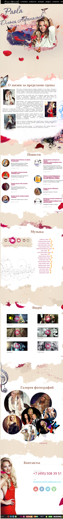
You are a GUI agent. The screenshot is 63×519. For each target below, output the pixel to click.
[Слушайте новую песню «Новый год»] (5, 175)
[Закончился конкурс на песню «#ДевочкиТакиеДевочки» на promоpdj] (38, 163)
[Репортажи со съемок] (43, 426)
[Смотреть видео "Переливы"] (17, 346)
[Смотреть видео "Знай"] (17, 332)
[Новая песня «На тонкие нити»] (5, 187)
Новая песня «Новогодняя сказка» (20, 196)
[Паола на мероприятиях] (31, 417)
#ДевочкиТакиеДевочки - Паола (44, 248)
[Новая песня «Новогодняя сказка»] (5, 199)
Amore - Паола (44, 254)
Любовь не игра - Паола (44, 265)
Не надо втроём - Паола (44, 256)
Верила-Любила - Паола (44, 267)
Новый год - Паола (44, 239)
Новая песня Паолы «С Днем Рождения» (20, 160)
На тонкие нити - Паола (44, 243)
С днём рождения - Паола (44, 241)
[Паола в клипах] (41, 403)
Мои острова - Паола (44, 270)
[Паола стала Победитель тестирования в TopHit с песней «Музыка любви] (38, 179)
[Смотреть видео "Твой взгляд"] (47, 346)
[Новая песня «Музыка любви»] (38, 191)
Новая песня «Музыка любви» (50, 188)
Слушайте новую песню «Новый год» (19, 172)
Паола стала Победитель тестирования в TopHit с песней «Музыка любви (51, 177)
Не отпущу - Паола (44, 269)
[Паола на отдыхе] (28, 432)
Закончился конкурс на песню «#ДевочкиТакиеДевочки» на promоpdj (52, 161)
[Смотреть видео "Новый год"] (17, 318)
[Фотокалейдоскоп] (50, 414)
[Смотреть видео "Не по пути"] (47, 332)
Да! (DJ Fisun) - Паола (44, 259)
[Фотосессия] (17, 403)
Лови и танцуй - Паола (44, 263)
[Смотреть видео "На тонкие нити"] (47, 318)
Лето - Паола (44, 250)
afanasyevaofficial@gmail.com (47, 481)
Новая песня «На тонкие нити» (19, 184)
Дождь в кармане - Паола (44, 261)
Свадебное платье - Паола (44, 257)
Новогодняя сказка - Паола (44, 245)
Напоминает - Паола (44, 272)
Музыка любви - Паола (44, 246)
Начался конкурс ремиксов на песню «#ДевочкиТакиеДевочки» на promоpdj (52, 200)
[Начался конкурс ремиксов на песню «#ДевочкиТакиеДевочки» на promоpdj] (38, 202)
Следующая (57, 211)
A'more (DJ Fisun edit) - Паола (44, 252)
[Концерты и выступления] (12, 424)
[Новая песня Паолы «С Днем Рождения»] (5, 163)
